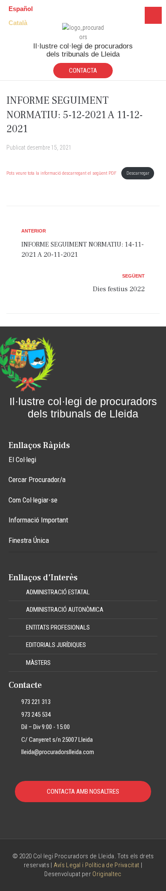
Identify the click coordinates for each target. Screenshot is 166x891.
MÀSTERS (38, 663)
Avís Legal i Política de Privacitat (97, 865)
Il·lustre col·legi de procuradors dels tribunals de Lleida (83, 50)
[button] (83, 593)
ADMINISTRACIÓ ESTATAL (58, 592)
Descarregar (137, 173)
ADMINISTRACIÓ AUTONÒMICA (64, 609)
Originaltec (106, 874)
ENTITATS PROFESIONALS (58, 627)
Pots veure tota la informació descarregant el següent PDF (62, 173)
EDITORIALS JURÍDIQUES (56, 645)
